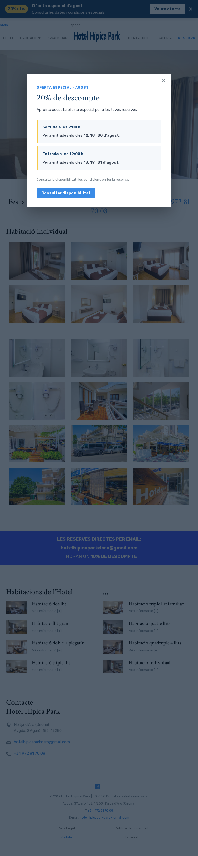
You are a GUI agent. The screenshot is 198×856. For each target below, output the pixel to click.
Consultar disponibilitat (65, 193)
